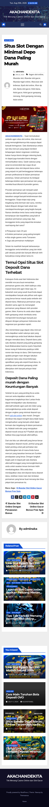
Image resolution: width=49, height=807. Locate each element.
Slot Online (9, 40)
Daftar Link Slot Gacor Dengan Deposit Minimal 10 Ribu (23, 751)
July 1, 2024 (13, 729)
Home (24, 801)
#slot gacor (17, 93)
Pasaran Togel (12, 579)
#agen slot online (36, 75)
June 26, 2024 (14, 756)
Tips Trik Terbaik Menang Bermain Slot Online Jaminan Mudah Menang (24, 618)
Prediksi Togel (35, 579)
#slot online (18, 100)
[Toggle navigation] (22, 25)
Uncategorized (12, 586)
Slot (8, 560)
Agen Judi (10, 691)
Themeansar (24, 795)
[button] (41, 25)
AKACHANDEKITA (24, 12)
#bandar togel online (21, 82)
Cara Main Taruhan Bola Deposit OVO (22, 696)
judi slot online (16, 416)
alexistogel (26, 570)
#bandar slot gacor (32, 78)
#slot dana (35, 89)
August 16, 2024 (15, 674)
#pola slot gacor (23, 89)
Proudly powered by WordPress (17, 792)
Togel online (26, 582)
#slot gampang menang (31, 96)
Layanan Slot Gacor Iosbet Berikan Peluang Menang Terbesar (24, 592)
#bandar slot (18, 78)
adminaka (20, 72)
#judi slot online (27, 85)
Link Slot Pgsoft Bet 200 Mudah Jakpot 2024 (23, 565)
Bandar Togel (11, 718)
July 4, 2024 (13, 702)
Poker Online (23, 579)
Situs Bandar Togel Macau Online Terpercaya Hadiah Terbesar (24, 724)
